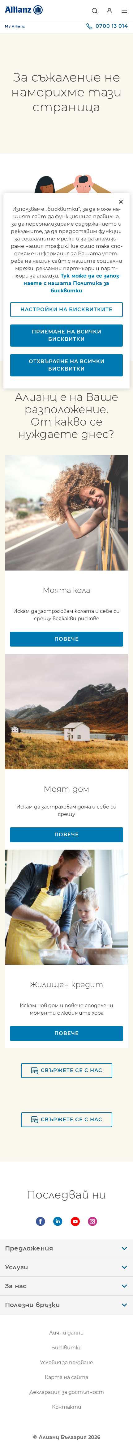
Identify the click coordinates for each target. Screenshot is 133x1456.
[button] (94, 11)
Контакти (66, 1407)
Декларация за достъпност (66, 1392)
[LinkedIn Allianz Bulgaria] (58, 1221)
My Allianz (15, 26)
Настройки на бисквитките (66, 309)
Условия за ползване (66, 1362)
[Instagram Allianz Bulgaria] (92, 1221)
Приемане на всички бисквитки (66, 335)
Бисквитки (66, 1348)
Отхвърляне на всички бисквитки (67, 364)
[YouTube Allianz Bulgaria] (75, 1221)
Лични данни (66, 1333)
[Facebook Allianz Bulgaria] (40, 1221)
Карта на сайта (66, 1377)
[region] (66, 290)
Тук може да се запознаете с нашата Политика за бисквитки (72, 283)
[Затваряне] (121, 201)
